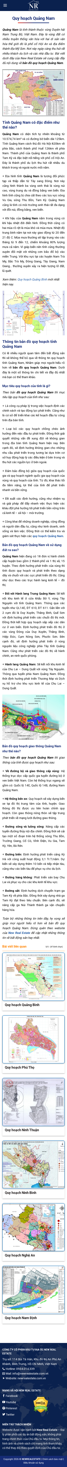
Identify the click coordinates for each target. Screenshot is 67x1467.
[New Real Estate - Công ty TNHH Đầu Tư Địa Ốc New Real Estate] (33, 5)
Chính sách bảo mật (52, 1459)
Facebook (11, 1396)
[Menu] (5, 5)
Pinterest (11, 1408)
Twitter (9, 1414)
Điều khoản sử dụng (34, 1462)
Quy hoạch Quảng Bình (32, 279)
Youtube (10, 1402)
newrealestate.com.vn (32, 1378)
